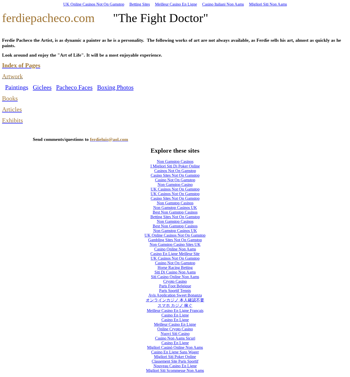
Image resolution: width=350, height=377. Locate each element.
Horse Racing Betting (175, 267)
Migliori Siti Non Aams (268, 4)
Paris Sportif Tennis (175, 290)
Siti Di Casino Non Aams (175, 272)
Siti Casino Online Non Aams (175, 277)
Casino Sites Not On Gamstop (175, 175)
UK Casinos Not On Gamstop (175, 189)
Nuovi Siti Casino (175, 333)
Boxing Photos (115, 87)
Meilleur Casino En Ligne (176, 4)
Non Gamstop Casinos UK (175, 207)
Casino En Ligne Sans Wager (175, 352)
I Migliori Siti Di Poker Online (175, 166)
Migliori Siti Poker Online (175, 356)
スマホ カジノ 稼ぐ (175, 305)
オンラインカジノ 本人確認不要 (175, 300)
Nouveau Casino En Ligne (175, 366)
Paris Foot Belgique (175, 286)
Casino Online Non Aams (175, 249)
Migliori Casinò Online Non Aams (175, 347)
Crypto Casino (175, 281)
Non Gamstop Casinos (175, 161)
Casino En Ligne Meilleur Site (175, 254)
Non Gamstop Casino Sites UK (175, 244)
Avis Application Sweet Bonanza (175, 295)
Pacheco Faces (74, 87)
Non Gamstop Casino (175, 184)
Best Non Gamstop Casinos (175, 212)
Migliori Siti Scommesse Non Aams (175, 370)
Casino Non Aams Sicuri (175, 338)
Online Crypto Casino (175, 329)
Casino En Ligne (175, 315)
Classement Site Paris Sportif (175, 361)
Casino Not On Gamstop (175, 180)
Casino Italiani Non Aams (223, 4)
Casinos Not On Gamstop (175, 171)
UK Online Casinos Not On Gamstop (93, 4)
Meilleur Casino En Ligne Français (175, 310)
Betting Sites (139, 4)
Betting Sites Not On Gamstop (175, 217)
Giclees (42, 87)
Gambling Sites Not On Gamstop (175, 240)
